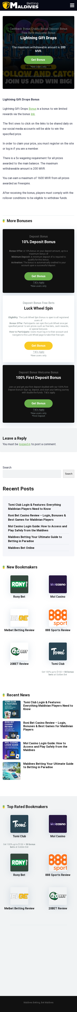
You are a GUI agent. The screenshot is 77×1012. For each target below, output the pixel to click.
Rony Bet (19, 596)
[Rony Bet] (19, 592)
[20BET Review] (19, 659)
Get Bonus (38, 59)
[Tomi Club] (58, 659)
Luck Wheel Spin (38, 308)
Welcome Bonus (45, 33)
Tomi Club (57, 664)
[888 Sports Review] (58, 625)
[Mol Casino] (58, 592)
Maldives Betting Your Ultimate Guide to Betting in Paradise (35, 539)
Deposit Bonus (58, 28)
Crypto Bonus (39, 28)
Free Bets (28, 33)
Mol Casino (57, 596)
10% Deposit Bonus (39, 242)
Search (7, 467)
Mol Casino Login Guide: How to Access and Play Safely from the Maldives (37, 528)
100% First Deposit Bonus (38, 377)
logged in (24, 444)
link (33, 114)
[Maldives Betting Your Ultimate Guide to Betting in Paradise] (12, 779)
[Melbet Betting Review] (19, 625)
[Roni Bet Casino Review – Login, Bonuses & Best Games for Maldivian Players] (12, 738)
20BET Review (19, 664)
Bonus (32, 108)
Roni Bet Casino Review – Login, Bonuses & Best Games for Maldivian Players (37, 517)
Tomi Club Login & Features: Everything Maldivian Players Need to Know (34, 507)
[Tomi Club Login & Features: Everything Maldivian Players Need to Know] (12, 717)
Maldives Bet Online (21, 548)
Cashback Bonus (20, 28)
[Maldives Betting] (21, 5)
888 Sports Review (57, 630)
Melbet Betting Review (19, 630)
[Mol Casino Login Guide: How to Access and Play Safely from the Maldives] (12, 758)
